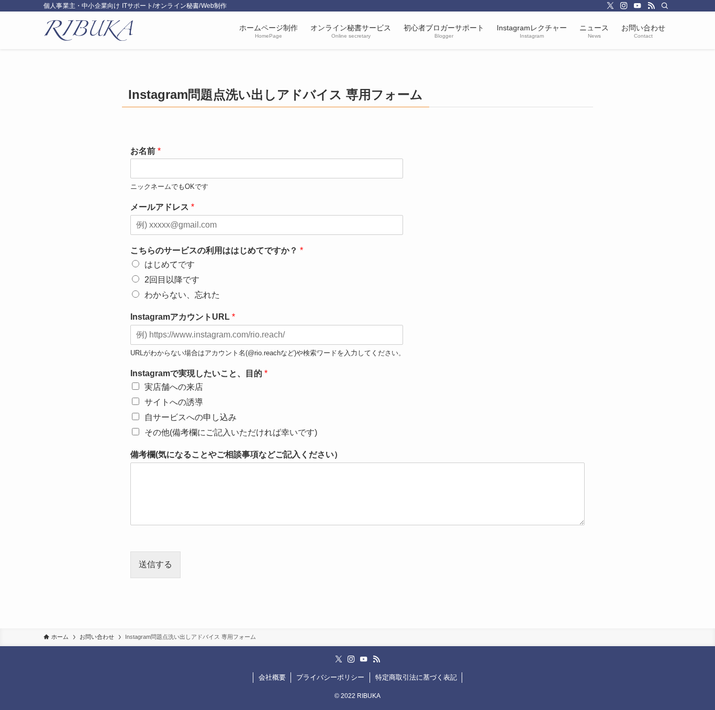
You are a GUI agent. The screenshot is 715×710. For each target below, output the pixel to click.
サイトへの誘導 (173, 402)
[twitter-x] (610, 6)
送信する (155, 564)
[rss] (651, 6)
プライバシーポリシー (330, 677)
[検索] (665, 6)
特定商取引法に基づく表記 (416, 677)
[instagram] (624, 6)
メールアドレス (162, 206)
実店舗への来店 (173, 386)
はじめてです (169, 264)
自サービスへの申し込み (190, 417)
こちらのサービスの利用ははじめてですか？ (216, 250)
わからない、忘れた (182, 294)
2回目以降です (171, 279)
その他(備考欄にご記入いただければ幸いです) (230, 432)
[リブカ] (88, 30)
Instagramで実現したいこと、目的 (198, 373)
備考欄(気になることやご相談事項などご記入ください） (236, 454)
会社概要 (272, 677)
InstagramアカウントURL (182, 316)
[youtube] (637, 6)
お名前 (145, 150)
